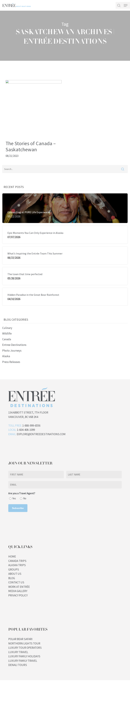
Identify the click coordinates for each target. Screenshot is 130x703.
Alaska (6, 356)
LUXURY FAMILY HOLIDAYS (24, 656)
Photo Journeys (11, 350)
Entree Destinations (14, 345)
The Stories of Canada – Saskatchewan (31, 146)
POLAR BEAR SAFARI (20, 639)
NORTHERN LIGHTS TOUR (24, 643)
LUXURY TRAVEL (18, 652)
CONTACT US (16, 582)
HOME (12, 556)
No (24, 498)
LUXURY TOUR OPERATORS (25, 648)
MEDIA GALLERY (17, 591)
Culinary (7, 328)
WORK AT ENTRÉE (19, 587)
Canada (6, 339)
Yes (14, 498)
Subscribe (18, 508)
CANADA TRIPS (17, 561)
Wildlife (7, 333)
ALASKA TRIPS (17, 565)
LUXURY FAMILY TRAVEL (22, 661)
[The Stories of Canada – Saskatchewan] (34, 82)
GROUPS (13, 569)
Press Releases (11, 362)
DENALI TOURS (17, 665)
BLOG (11, 578)
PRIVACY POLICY (18, 595)
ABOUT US (14, 574)
